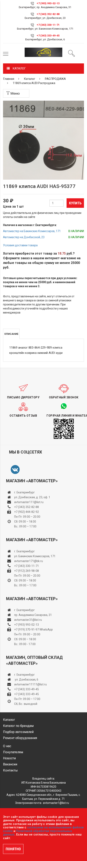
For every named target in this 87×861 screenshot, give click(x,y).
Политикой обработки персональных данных (37, 832)
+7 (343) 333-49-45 (48, 35)
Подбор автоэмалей (18, 732)
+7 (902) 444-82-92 (26, 511)
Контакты (10, 770)
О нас (7, 746)
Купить (75, 203)
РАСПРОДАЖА (55, 79)
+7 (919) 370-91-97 (26, 629)
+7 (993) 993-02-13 (26, 624)
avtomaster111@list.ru (29, 502)
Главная (8, 79)
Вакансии (10, 764)
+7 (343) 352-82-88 (48, 14)
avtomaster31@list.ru (28, 619)
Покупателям (13, 752)
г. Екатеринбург (24, 492)
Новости (9, 758)
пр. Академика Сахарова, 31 (33, 615)
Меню (15, 93)
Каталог (29, 79)
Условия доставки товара (20, 245)
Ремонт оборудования (20, 738)
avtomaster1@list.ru (56, 802)
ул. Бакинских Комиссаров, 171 (34, 556)
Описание (11, 334)
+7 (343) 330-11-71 (48, 24)
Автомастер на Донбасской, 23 (24, 237)
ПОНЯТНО (13, 849)
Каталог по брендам (18, 726)
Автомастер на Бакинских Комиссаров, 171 (32, 231)
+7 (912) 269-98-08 (26, 570)
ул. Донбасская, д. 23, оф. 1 (32, 497)
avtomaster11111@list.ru (30, 684)
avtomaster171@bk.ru (28, 561)
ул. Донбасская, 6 (26, 679)
